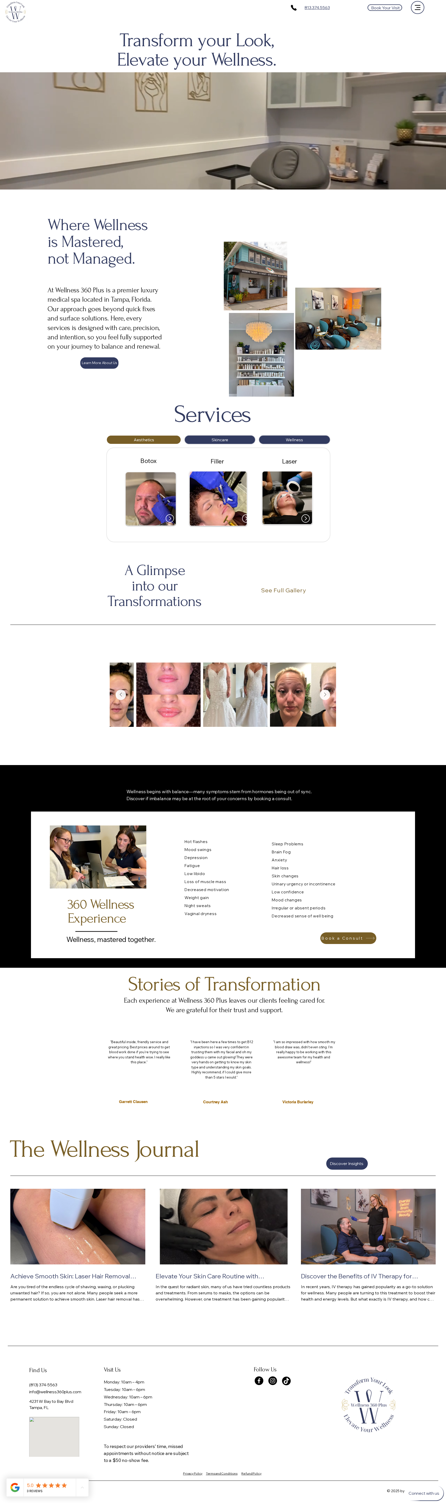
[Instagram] (272, 1380)
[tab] (143, 439)
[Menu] (417, 7)
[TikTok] (286, 1380)
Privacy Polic (192, 1473)
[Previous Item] (121, 695)
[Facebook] (259, 1380)
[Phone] (294, 7)
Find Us (38, 1370)
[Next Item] (325, 695)
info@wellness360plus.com (55, 1391)
